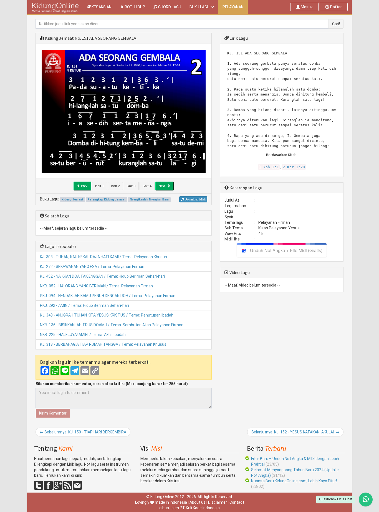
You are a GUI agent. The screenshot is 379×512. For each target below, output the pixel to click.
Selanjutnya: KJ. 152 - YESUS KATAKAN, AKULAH (295, 432)
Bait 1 (99, 186)
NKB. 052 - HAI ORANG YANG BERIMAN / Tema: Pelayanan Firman (96, 286)
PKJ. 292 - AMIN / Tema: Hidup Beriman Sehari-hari (84, 305)
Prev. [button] (84, 186)
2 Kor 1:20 (294, 167)
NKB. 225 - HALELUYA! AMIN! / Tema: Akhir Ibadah (83, 334)
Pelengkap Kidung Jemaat (107, 199)
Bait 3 (131, 186)
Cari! (336, 24)
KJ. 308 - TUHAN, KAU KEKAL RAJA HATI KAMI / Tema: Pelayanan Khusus (103, 257)
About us (198, 502)
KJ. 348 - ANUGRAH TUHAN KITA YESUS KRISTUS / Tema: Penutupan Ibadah (106, 315)
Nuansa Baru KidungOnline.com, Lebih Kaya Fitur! (294, 481)
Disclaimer (217, 502)
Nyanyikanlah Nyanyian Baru (149, 199)
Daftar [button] (335, 7)
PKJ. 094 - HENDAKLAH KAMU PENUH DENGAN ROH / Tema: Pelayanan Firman (107, 295)
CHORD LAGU (169, 7)
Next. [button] (163, 186)
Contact (236, 502)
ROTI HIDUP (134, 7)
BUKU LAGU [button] (200, 7)
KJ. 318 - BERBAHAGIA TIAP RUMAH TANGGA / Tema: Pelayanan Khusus (103, 344)
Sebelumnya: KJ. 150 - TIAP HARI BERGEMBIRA (83, 432)
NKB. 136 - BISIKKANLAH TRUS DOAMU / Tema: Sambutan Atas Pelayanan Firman (111, 325)
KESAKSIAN (103, 6)
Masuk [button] (306, 7)
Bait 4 (147, 186)
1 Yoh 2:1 (269, 167)
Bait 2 (115, 186)
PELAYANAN (233, 7)
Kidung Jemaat (59, 38)
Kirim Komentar (53, 413)
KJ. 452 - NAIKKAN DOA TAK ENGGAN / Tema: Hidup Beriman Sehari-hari (102, 276)
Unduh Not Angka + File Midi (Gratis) (286, 250)
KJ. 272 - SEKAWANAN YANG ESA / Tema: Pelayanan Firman (92, 266)
